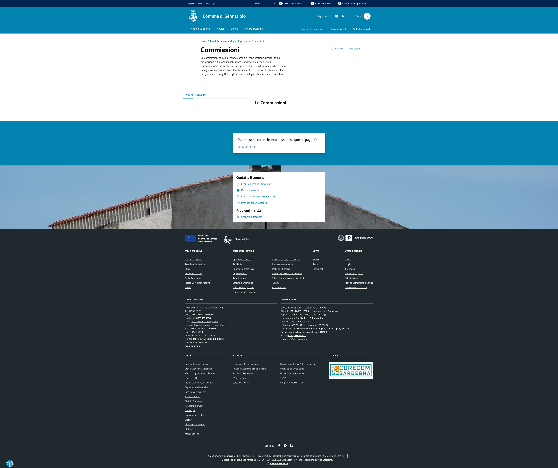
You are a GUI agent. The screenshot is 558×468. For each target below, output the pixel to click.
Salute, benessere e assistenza (287, 273)
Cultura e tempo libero (243, 287)
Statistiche (190, 429)
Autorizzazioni (239, 278)
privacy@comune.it (296, 335)
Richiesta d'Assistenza (195, 392)
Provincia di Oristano (243, 373)
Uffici (187, 269)
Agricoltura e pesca (242, 259)
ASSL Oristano (240, 378)
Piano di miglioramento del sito (199, 373)
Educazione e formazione (245, 292)
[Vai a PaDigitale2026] (355, 237)
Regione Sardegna (201, 3)
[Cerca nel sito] (367, 16)
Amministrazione (218, 41)
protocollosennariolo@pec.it (204, 321)
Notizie (316, 259)
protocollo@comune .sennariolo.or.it (208, 325)
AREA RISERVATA (279, 463)
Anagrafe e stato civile (243, 269)
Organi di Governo (193, 259)
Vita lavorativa (279, 287)
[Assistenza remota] (347, 456)
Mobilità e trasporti (281, 269)
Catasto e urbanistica (243, 282)
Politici (188, 287)
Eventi (348, 259)
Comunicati (318, 269)
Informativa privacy (194, 406)
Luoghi (348, 264)
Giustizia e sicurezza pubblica (286, 259)
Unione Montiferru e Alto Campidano (297, 364)
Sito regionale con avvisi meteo (248, 364)
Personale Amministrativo (197, 282)
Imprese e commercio (282, 264)
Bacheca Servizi (192, 396)
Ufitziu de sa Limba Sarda (292, 368)
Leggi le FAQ (191, 378)
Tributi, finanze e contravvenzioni (288, 278)
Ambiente (237, 264)
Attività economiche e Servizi (359, 282)
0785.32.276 (194, 311)
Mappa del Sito (192, 433)
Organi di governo (239, 41)
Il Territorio (350, 269)
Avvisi (315, 264)
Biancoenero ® (290, 459)
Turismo (275, 282)
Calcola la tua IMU (241, 382)
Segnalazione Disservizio (196, 387)
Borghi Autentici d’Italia (291, 382)
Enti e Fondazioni (193, 278)
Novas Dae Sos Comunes (292, 373)
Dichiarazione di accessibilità (198, 368)
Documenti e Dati (193, 273)
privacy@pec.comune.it (296, 339)
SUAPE (283, 378)
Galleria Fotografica (354, 273)
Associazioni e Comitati (356, 287)
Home (204, 41)
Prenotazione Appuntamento (199, 382)
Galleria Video (351, 278)
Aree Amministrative (195, 264)
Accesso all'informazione (312, 29)
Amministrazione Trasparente (199, 364)
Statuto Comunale (194, 401)
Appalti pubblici (240, 273)
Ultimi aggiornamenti (195, 424)
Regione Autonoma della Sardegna (249, 368)
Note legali (190, 410)
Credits (188, 419)
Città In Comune (337, 456)
